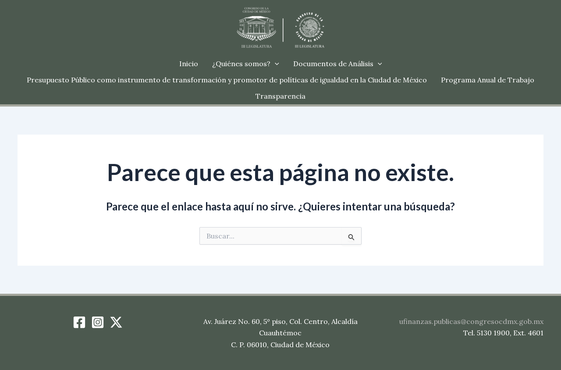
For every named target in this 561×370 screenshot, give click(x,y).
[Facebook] (79, 322)
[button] (274, 64)
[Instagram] (97, 322)
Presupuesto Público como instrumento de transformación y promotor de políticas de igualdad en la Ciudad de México (227, 79)
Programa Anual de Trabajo (487, 79)
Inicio (188, 63)
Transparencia (280, 96)
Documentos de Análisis (333, 63)
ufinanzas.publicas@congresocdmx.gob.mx (471, 321)
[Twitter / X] (116, 322)
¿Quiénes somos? (241, 63)
